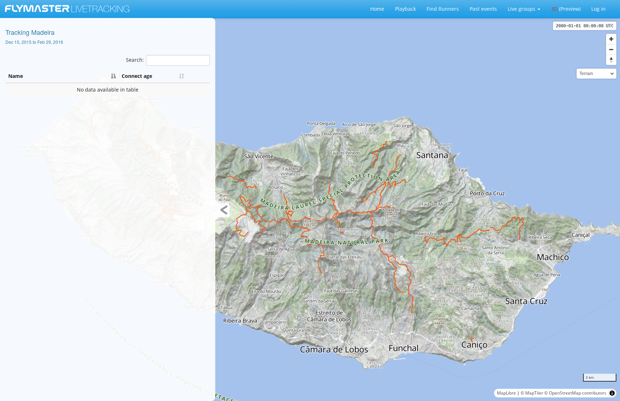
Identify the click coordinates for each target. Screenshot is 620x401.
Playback (405, 8)
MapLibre (506, 393)
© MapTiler (532, 393)
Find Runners (443, 8)
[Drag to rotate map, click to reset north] (611, 60)
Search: (135, 59)
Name (15, 76)
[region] (310, 209)
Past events (483, 8)
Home (377, 8)
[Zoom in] (611, 39)
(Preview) (566, 8)
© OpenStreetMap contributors (575, 393)
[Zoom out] (611, 49)
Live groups (522, 8)
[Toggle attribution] (612, 393)
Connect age (137, 76)
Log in (598, 8)
